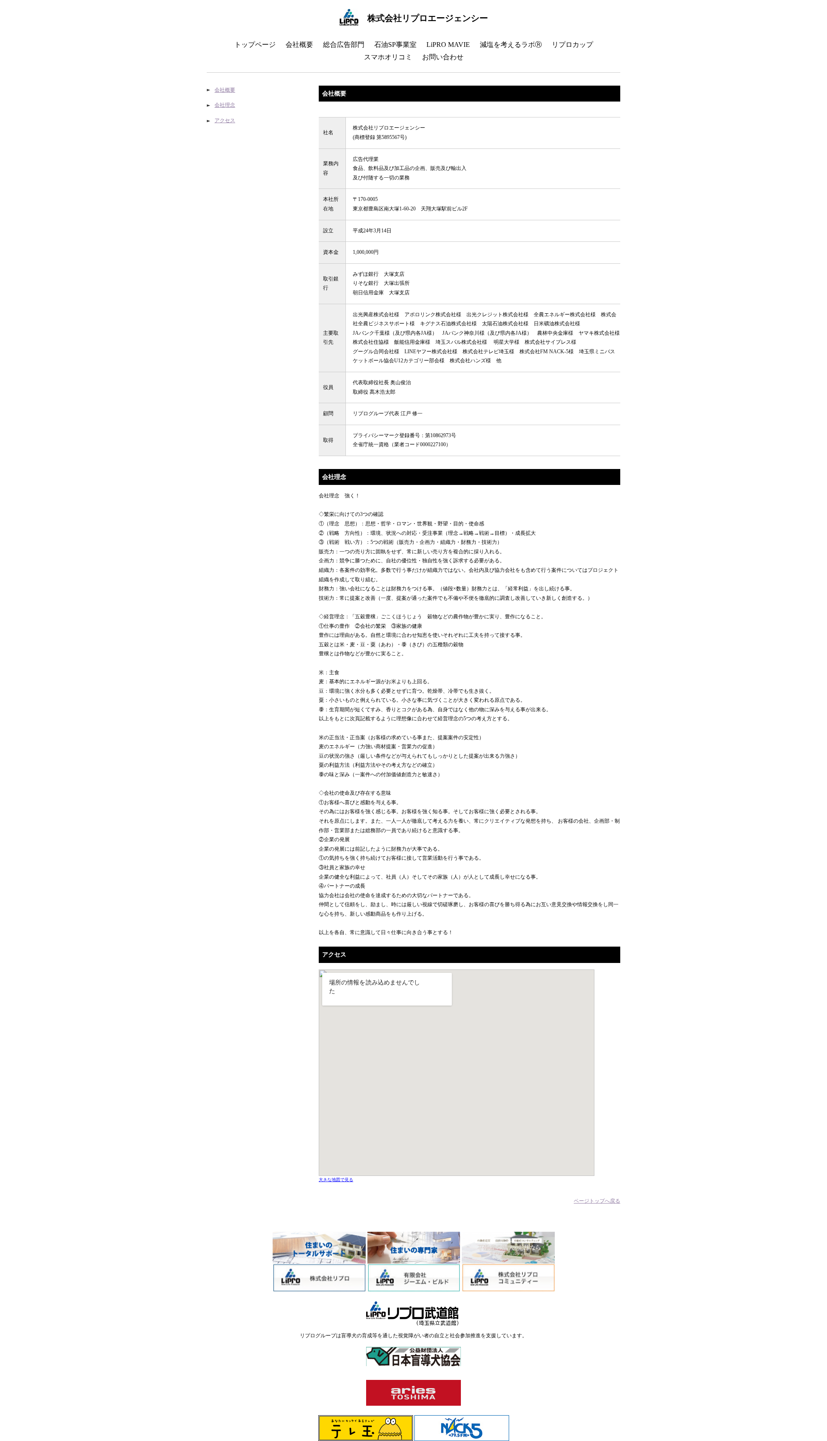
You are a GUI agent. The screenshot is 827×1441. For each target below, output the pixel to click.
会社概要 (299, 44)
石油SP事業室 (395, 44)
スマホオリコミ (388, 57)
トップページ (255, 44)
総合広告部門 (343, 44)
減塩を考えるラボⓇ (511, 44)
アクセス (225, 120)
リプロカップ (572, 44)
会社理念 (225, 105)
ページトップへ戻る (597, 1201)
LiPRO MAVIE (448, 44)
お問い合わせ (442, 57)
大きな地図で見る (336, 1179)
